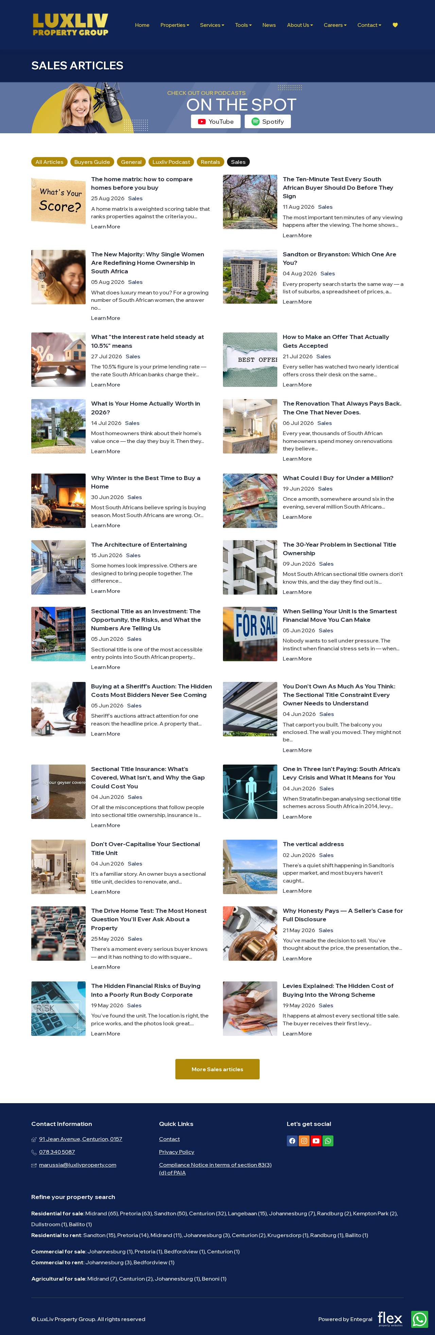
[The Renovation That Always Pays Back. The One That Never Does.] (313, 430)
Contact (368, 25)
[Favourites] (395, 25)
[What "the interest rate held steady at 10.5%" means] (121, 360)
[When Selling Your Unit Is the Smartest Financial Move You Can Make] (313, 639)
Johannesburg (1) (110, 1251)
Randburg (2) (334, 1213)
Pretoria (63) (136, 1213)
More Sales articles (217, 1069)
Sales (135, 198)
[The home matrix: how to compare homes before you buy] (121, 207)
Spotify (273, 121)
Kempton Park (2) (375, 1213)
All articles (49, 161)
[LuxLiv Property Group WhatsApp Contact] (419, 1319)
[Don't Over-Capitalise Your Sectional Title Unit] (121, 867)
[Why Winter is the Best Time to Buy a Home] (121, 501)
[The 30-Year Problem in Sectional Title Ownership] (313, 568)
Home (142, 25)
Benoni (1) (214, 1278)
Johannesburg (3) (207, 1235)
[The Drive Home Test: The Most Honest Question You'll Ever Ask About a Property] (121, 938)
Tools (242, 25)
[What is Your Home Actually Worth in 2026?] (121, 430)
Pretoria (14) (133, 1235)
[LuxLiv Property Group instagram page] (304, 1141)
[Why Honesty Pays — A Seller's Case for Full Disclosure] (313, 938)
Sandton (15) (99, 1235)
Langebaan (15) (247, 1213)
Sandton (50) (170, 1213)
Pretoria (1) (148, 1251)
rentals (210, 161)
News (269, 25)
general (131, 161)
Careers (334, 25)
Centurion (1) (223, 1251)
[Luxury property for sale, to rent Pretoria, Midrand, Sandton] (70, 25)
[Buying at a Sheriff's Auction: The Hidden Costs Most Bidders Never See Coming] (121, 718)
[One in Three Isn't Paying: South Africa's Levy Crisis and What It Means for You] (313, 797)
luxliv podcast (171, 161)
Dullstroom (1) (49, 1224)
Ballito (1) (80, 1224)
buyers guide (92, 161)
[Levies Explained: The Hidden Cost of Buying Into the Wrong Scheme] (313, 1009)
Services (211, 25)
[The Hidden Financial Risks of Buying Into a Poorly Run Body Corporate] (121, 1009)
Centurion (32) (207, 1213)
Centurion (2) (248, 1235)
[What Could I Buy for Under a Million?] (313, 501)
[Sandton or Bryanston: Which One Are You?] (313, 286)
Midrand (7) (102, 1278)
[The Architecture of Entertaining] (121, 568)
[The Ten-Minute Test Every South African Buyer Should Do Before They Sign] (313, 207)
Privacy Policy (176, 1151)
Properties (173, 25)
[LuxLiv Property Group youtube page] (316, 1141)
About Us (298, 25)
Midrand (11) (166, 1235)
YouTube (221, 121)
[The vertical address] (313, 867)
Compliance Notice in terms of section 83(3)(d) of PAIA (215, 1168)
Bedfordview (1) (184, 1251)
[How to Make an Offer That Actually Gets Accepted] (313, 360)
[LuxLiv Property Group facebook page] (292, 1141)
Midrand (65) (101, 1213)
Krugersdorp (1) (287, 1235)
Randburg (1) (326, 1235)
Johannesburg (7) (292, 1213)
